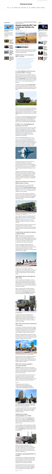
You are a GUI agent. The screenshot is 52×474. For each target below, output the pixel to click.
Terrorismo (15, 7)
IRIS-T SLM (18, 279)
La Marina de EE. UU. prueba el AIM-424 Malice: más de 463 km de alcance (25, 387)
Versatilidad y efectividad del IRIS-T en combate (23, 68)
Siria (27, 7)
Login (39, 0)
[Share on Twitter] (18, 47)
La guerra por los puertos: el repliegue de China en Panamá (45, 43)
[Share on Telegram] (22, 47)
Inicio (8, 7)
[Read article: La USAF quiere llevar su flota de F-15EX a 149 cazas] (9, 27)
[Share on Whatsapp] (20, 47)
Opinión (40, 28)
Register (41, 0)
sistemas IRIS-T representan (27, 218)
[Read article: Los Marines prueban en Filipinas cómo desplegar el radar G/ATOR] (6, 46)
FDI (10, 7)
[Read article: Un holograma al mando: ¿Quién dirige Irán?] (43, 27)
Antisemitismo (33, 7)
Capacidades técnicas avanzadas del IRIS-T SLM (23, 63)
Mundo (19, 7)
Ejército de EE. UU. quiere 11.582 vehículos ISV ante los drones (23, 385)
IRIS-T (19, 470)
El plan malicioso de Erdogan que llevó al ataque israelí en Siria (45, 53)
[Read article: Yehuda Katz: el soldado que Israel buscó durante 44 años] (40, 58)
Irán (29, 7)
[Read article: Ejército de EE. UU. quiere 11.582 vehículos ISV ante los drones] (6, 41)
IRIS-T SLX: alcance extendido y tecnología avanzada (24, 66)
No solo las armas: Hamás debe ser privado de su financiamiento (45, 48)
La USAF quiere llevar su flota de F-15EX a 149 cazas (22, 384)
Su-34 (21, 470)
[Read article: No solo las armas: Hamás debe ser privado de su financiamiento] (40, 47)
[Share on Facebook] (16, 47)
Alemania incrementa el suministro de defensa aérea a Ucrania (25, 60)
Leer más (6, 37)
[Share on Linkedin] (25, 47)
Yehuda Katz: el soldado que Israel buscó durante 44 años (45, 59)
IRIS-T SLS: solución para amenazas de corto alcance (24, 64)
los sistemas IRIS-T (26, 165)
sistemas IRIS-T (19, 81)
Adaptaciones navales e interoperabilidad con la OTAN (24, 67)
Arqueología (43, 7)
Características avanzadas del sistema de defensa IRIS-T (24, 62)
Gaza (12, 7)
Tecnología (38, 7)
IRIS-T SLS (21, 327)
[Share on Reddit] (24, 47)
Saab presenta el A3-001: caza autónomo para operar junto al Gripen (11, 59)
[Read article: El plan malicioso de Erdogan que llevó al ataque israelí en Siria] (40, 53)
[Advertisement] (26, 15)
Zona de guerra (23, 7)
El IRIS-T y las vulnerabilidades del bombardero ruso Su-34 (25, 59)
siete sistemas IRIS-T (22, 190)
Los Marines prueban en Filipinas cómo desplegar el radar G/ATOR (24, 386)
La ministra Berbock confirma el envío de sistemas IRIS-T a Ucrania (26, 58)
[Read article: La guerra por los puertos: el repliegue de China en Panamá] (40, 42)
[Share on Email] (27, 47)
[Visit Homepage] (26, 4)
